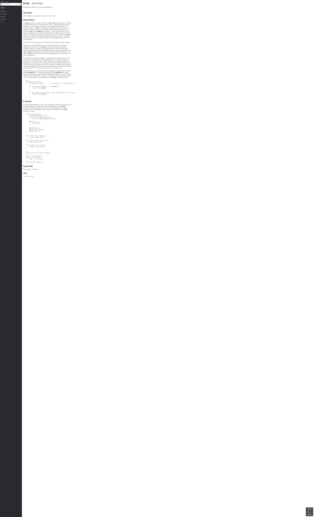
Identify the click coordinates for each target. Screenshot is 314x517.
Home (309, 509)
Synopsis (3, 11)
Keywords (3, 19)
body (3, 8)
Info (2, 21)
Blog (308, 512)
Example (3, 16)
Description (4, 13)
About (309, 514)
